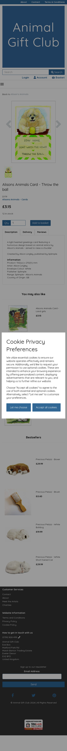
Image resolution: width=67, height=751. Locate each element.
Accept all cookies (46, 407)
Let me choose (18, 407)
